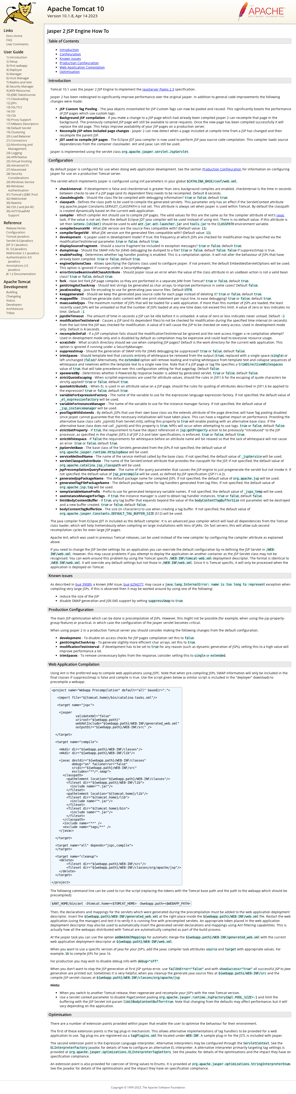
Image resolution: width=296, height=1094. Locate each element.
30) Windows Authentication (17, 188)
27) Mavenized (16, 169)
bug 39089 (83, 584)
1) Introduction (16, 57)
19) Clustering (15, 132)
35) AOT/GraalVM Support (18, 213)
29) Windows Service (20, 182)
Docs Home (14, 36)
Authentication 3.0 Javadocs (18, 259)
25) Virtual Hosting (19, 161)
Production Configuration (79, 63)
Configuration (15, 232)
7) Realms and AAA (19, 82)
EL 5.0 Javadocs (16, 249)
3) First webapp (16, 65)
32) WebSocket (16, 198)
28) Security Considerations (17, 176)
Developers (14, 304)
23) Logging (14, 153)
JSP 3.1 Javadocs (17, 245)
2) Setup (12, 61)
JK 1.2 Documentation (21, 274)
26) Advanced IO (17, 165)
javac (280, 215)
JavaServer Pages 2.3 (158, 89)
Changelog (13, 296)
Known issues (70, 58)
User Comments (17, 44)
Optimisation (70, 72)
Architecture (14, 309)
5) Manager (14, 74)
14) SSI (10, 111)
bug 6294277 (133, 584)
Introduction (69, 50)
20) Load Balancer (18, 136)
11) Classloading (17, 99)
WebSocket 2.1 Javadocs (22, 253)
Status (10, 300)
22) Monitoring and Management (19, 146)
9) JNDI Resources (18, 90)
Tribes (10, 313)
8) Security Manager (20, 86)
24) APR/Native (16, 157)
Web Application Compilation (82, 67)
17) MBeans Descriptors (22, 124)
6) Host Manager (17, 78)
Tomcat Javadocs (17, 236)
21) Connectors (16, 140)
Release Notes (16, 228)
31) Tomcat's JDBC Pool (22, 194)
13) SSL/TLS (14, 107)
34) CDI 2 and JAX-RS (20, 207)
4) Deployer (14, 70)
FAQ (9, 40)
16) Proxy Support (18, 120)
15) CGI (11, 115)
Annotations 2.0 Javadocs (17, 267)
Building (11, 292)
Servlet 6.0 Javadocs (19, 241)
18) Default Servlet (18, 128)
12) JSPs (11, 103)
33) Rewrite (14, 203)
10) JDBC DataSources (21, 95)
